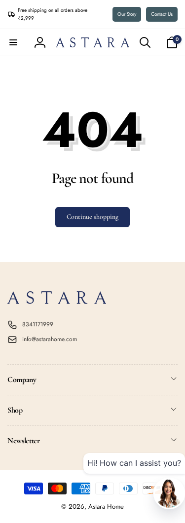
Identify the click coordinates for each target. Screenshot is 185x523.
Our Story (126, 14)
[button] (13, 42)
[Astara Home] (56, 301)
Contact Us (162, 14)
